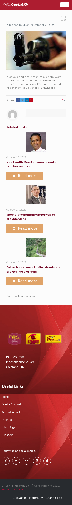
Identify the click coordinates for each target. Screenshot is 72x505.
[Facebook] (6, 461)
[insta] (37, 461)
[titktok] (47, 461)
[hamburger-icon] (64, 4)
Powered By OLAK (13, 489)
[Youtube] (26, 461)
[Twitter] (16, 461)
